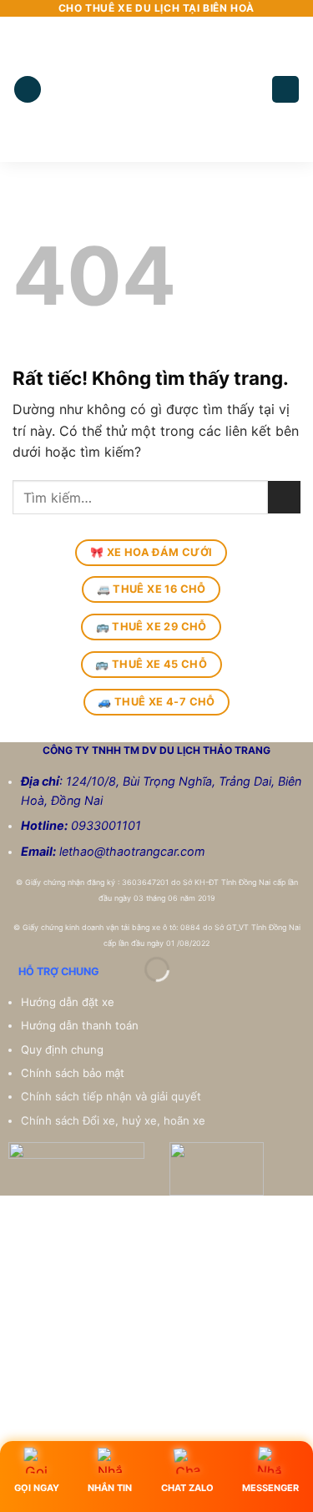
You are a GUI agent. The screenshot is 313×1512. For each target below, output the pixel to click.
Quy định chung (64, 1049)
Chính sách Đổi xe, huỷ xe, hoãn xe (115, 1120)
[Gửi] (284, 497)
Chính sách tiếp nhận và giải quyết (111, 1096)
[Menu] (27, 90)
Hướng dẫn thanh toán (81, 1025)
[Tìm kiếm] (285, 90)
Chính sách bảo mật (72, 1073)
